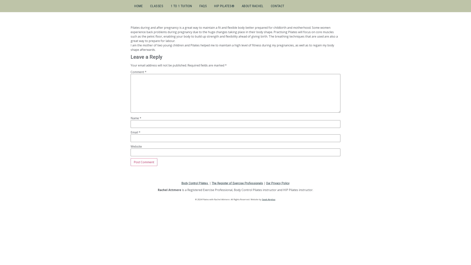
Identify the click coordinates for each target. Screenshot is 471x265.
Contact (277, 6)
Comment (138, 71)
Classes (156, 6)
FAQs (203, 6)
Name (136, 118)
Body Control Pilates (195, 183)
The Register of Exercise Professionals (237, 183)
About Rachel (252, 6)
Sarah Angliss (268, 199)
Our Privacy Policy (278, 183)
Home (138, 6)
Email (135, 132)
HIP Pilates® (224, 6)
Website (136, 146)
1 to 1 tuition (181, 6)
